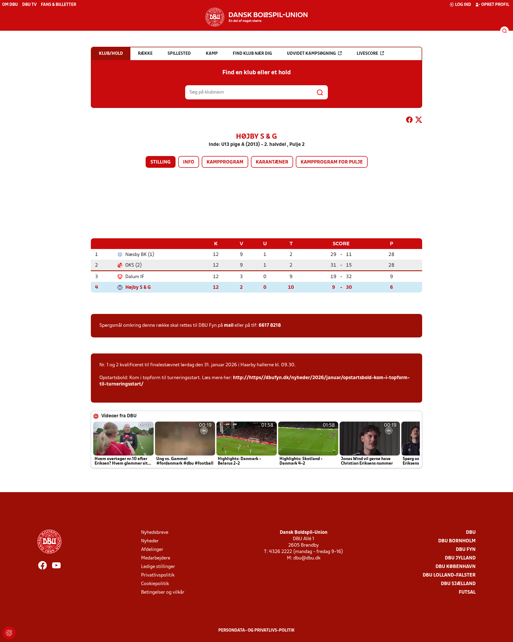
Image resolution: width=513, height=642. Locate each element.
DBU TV (29, 5)
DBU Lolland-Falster (449, 575)
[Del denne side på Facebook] (409, 120)
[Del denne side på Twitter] (418, 120)
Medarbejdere (155, 558)
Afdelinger (152, 549)
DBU (471, 532)
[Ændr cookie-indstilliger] (9, 633)
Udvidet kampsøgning (311, 54)
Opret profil (495, 5)
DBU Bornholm (457, 541)
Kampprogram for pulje (332, 162)
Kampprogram (225, 162)
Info (188, 162)
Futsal (467, 592)
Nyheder (150, 541)
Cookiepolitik (155, 584)
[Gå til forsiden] (256, 17)
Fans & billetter (58, 5)
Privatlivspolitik (157, 575)
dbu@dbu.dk (306, 558)
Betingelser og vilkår (162, 592)
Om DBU (10, 5)
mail (229, 325)
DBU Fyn (466, 549)
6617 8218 (270, 325)
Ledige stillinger (158, 567)
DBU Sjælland (458, 584)
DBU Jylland (460, 558)
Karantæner (272, 162)
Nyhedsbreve (154, 532)
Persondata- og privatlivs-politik (256, 630)
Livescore (367, 54)
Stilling (160, 162)
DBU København (456, 567)
